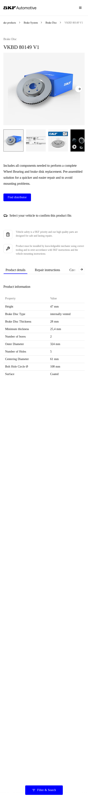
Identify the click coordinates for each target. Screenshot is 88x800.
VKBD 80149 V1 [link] (74, 22)
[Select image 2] (36, 140)
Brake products (8, 22)
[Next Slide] (78, 89)
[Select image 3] (58, 140)
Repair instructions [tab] (47, 270)
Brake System (31, 22)
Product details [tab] (15, 270)
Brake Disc (51, 22)
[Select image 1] (13, 140)
